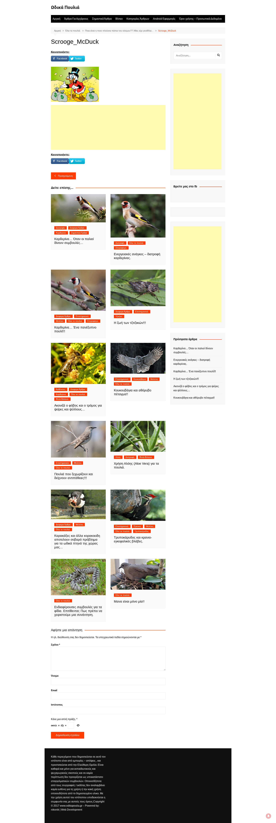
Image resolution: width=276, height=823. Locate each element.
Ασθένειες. (61, 389)
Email (54, 690)
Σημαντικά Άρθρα (102, 18)
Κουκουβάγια (140, 379)
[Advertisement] (108, 127)
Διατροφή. (60, 228)
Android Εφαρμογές (164, 18)
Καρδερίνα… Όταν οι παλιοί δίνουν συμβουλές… (193, 350)
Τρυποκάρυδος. (142, 531)
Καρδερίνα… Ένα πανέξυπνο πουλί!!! (194, 371)
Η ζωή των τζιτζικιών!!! (130, 323)
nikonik (55, 809)
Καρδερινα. (61, 233)
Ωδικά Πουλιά (65, 7)
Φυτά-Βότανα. (62, 399)
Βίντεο (119, 18)
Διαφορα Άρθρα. (77, 228)
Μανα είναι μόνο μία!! (129, 601)
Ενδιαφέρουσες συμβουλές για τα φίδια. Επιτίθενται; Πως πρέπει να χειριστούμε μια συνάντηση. (78, 610)
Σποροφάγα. (121, 248)
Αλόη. (118, 457)
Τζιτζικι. (119, 316)
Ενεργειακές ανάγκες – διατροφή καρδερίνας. (191, 362)
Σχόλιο (55, 644)
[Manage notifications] (268, 816)
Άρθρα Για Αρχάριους (76, 18)
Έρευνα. (137, 526)
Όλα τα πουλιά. (136, 243)
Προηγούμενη (65, 175)
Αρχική (56, 18)
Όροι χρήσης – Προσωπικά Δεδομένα (200, 18)
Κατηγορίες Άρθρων (137, 18)
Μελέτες (59, 321)
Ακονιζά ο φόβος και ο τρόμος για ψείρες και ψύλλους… (196, 388)
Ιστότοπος (57, 704)
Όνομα (54, 675)
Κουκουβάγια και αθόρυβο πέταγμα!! (194, 397)
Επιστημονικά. (82, 316)
